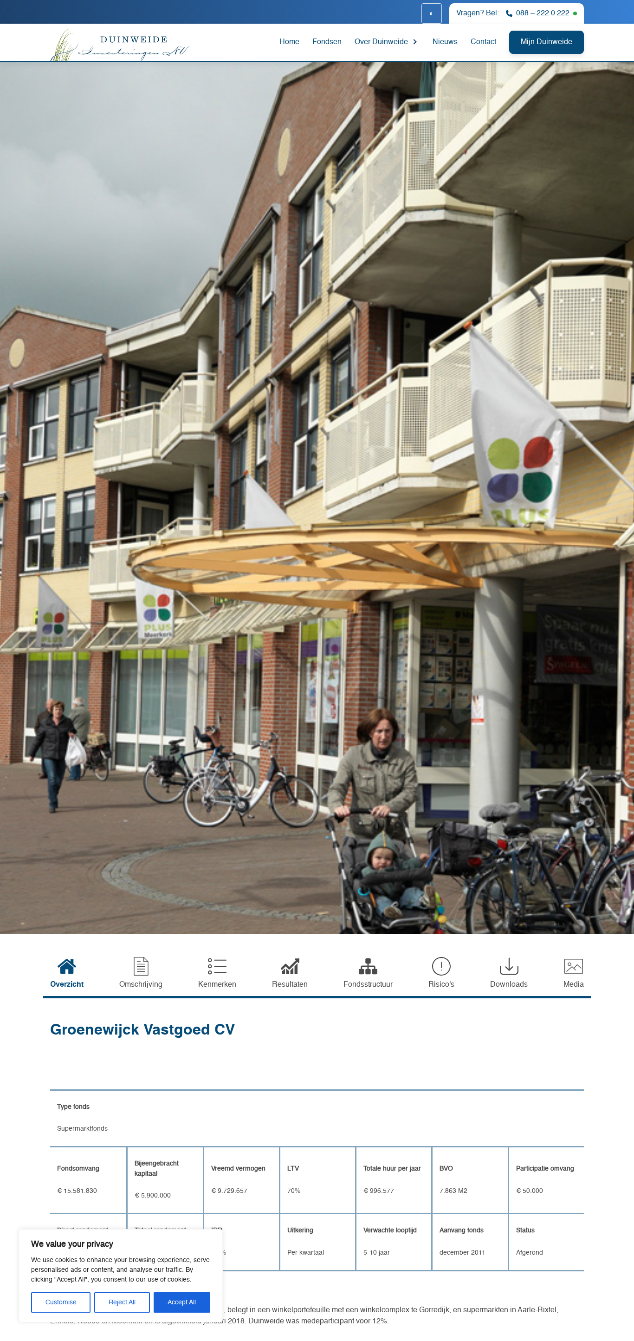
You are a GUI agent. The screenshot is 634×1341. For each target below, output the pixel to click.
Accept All (182, 1302)
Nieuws (445, 42)
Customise (61, 1302)
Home (289, 42)
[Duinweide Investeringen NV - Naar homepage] (134, 43)
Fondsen (327, 42)
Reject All (122, 1302)
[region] (121, 1275)
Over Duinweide (381, 42)
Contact (483, 42)
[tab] (67, 973)
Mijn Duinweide (546, 42)
